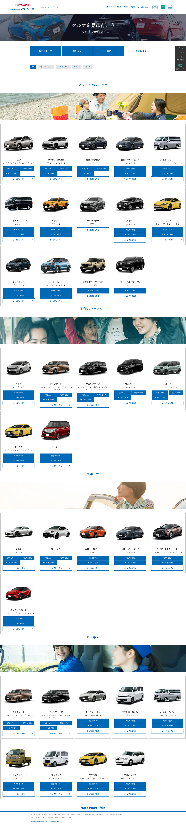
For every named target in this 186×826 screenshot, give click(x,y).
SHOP (126, 7)
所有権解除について (102, 814)
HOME (119, 7)
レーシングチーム (76, 814)
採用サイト (163, 6)
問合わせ (170, 6)
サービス (59, 814)
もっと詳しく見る (19, 179)
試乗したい (11, 168)
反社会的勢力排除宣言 (53, 817)
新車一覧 (52, 814)
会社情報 (66, 814)
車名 (109, 51)
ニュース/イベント (155, 6)
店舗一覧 (45, 814)
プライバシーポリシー (38, 817)
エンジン (77, 51)
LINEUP (109, 7)
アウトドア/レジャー (45, 67)
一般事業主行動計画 (116, 814)
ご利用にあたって (88, 814)
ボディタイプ (45, 51)
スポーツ (77, 67)
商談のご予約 (27, 168)
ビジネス (87, 67)
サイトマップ (65, 817)
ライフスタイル (141, 51)
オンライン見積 (11, 173)
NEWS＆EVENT (36, 814)
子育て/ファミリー (63, 67)
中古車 (133, 7)
